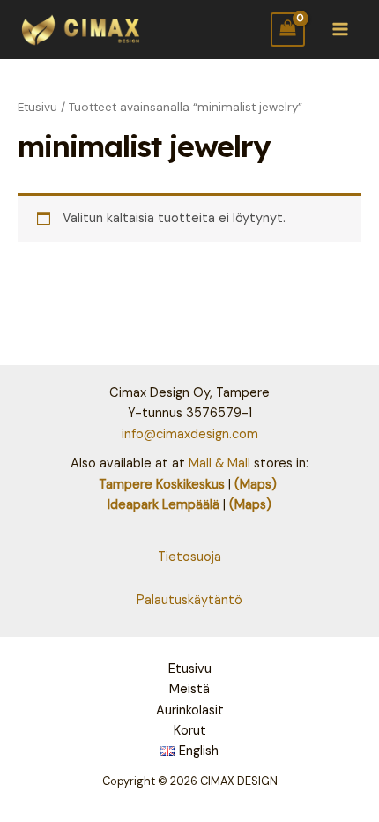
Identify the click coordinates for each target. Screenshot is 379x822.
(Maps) (255, 484)
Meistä (189, 689)
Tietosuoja (189, 557)
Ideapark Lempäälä (163, 505)
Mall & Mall (219, 463)
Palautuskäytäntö (189, 600)
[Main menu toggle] (340, 29)
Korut (190, 730)
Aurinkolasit (190, 710)
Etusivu (37, 107)
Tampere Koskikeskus (162, 484)
